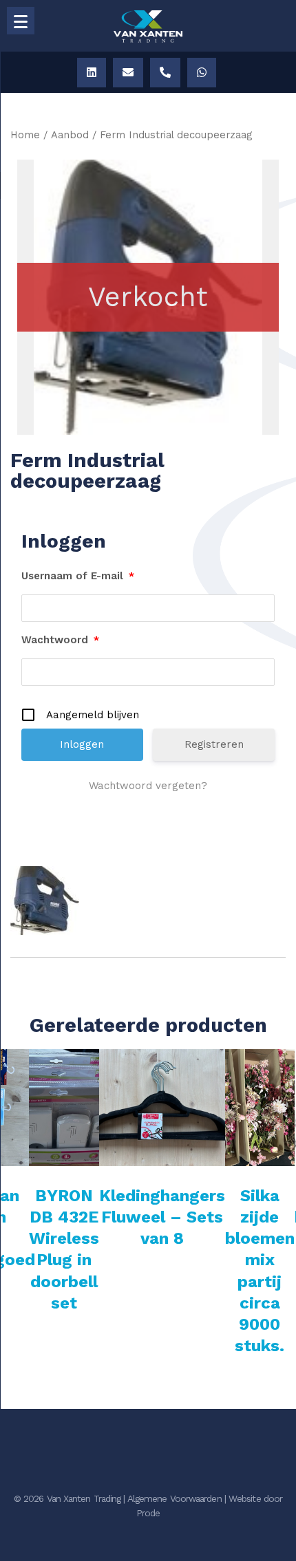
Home (25, 135)
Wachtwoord (60, 640)
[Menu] (20, 20)
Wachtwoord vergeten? (148, 785)
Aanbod (70, 135)
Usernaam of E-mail (77, 576)
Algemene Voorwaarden (174, 1498)
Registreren (214, 744)
